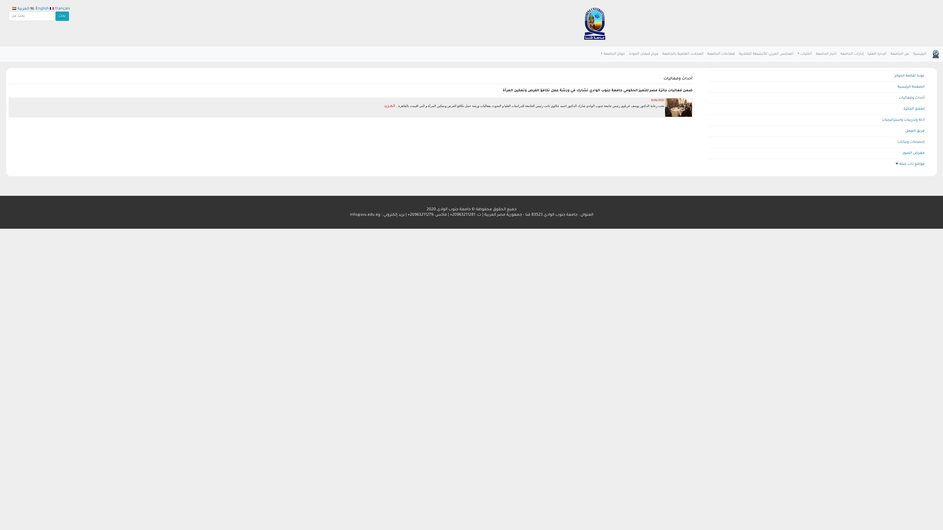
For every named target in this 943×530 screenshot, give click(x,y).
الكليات (806, 54)
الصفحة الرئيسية (911, 87)
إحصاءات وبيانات (911, 142)
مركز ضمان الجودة (643, 54)
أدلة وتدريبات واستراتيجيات (903, 120)
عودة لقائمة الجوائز (910, 76)
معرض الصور (914, 153)
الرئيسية (919, 54)
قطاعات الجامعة (721, 54)
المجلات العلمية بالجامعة (683, 54)
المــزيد (389, 106)
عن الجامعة (899, 54)
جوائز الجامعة (614, 54)
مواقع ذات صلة (912, 164)
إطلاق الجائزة (914, 109)
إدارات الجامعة (852, 54)
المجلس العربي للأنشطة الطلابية (766, 54)
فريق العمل (915, 131)
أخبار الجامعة (826, 54)
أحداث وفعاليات (912, 98)
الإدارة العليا (877, 54)
